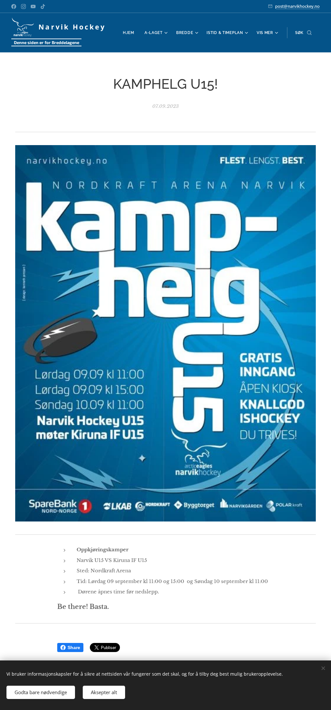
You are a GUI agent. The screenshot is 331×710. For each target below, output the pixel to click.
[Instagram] (23, 6)
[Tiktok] (43, 6)
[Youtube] (33, 6)
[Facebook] (14, 6)
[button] (303, 33)
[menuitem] (130, 33)
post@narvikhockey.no (297, 6)
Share (74, 647)
